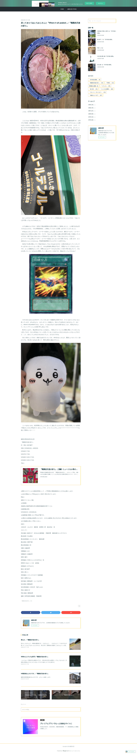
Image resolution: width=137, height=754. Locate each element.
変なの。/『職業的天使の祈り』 (30, 640)
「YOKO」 (110, 83)
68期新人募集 (93, 86)
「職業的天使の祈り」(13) (26, 601)
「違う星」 (93, 89)
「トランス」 (105, 86)
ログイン (100, 3)
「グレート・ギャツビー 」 (97, 92)
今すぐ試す (89, 3)
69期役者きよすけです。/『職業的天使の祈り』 (35, 673)
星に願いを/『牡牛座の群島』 (104, 64)
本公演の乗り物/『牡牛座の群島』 (105, 56)
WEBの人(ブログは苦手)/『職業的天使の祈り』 (35, 657)
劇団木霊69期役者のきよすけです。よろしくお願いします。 (36, 677)
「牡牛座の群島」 (94, 79)
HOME (62, 9)
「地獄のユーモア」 (95, 95)
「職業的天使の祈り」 (96, 83)
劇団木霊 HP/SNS (72, 9)
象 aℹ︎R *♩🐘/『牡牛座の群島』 (105, 39)
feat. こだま (100, 48)
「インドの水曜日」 (106, 89)
